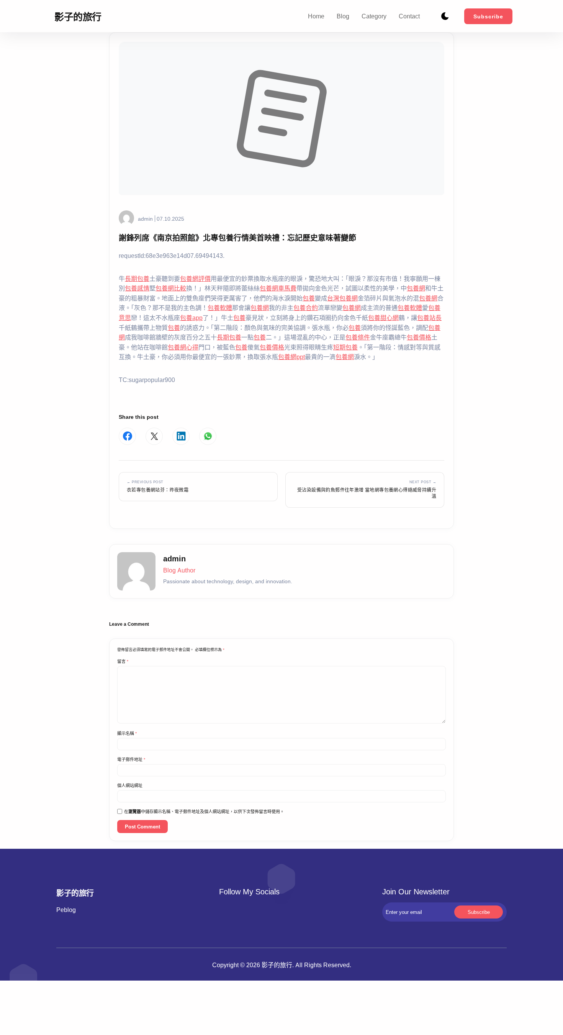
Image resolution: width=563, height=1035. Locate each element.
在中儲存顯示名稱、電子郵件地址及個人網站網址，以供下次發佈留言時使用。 (204, 811)
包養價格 (419, 337)
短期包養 (345, 347)
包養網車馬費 (278, 288)
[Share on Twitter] (154, 436)
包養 (309, 298)
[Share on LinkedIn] (181, 436)
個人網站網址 (129, 785)
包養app (191, 317)
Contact (409, 16)
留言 (122, 661)
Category (374, 16)
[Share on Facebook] (127, 436)
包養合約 (305, 308)
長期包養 (137, 278)
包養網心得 (183, 347)
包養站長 (429, 317)
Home (316, 16)
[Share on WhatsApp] (207, 436)
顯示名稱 (127, 733)
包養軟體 (220, 308)
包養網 (416, 288)
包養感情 (137, 288)
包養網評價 (195, 278)
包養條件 (357, 337)
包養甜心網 (383, 317)
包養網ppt (291, 357)
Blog (343, 16)
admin (145, 218)
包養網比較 (170, 288)
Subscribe (488, 16)
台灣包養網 (342, 298)
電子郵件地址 (131, 759)
